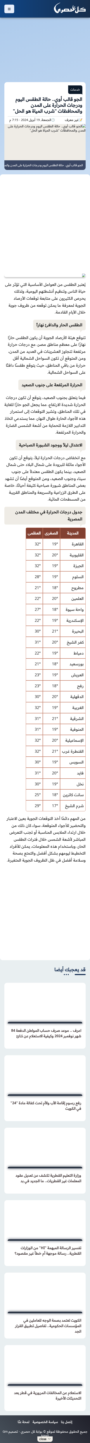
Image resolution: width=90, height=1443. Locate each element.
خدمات (75, 90)
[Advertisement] (45, 47)
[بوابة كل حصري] (70, 8)
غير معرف (72, 120)
